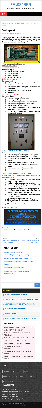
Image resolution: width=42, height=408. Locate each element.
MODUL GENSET (11, 313)
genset (18, 227)
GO (37, 285)
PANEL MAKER (24, 392)
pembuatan (28, 227)
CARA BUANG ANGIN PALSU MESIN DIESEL (20, 318)
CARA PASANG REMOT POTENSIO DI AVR (19, 338)
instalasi (6, 376)
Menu (3, 14)
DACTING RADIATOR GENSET (15, 309)
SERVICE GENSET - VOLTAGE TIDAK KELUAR (21, 299)
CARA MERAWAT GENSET (13, 330)
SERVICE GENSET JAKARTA (14, 268)
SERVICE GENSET (8, 392)
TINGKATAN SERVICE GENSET (15, 341)
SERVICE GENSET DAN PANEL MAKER (11, 241)
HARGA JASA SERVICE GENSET (16, 294)
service (33, 227)
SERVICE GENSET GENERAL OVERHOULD (20, 304)
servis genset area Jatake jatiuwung (18, 258)
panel (22, 227)
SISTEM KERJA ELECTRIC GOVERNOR (17, 343)
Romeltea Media (21, 406)
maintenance (18, 376)
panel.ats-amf (8, 381)
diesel (8, 227)
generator (13, 227)
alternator (31, 376)
